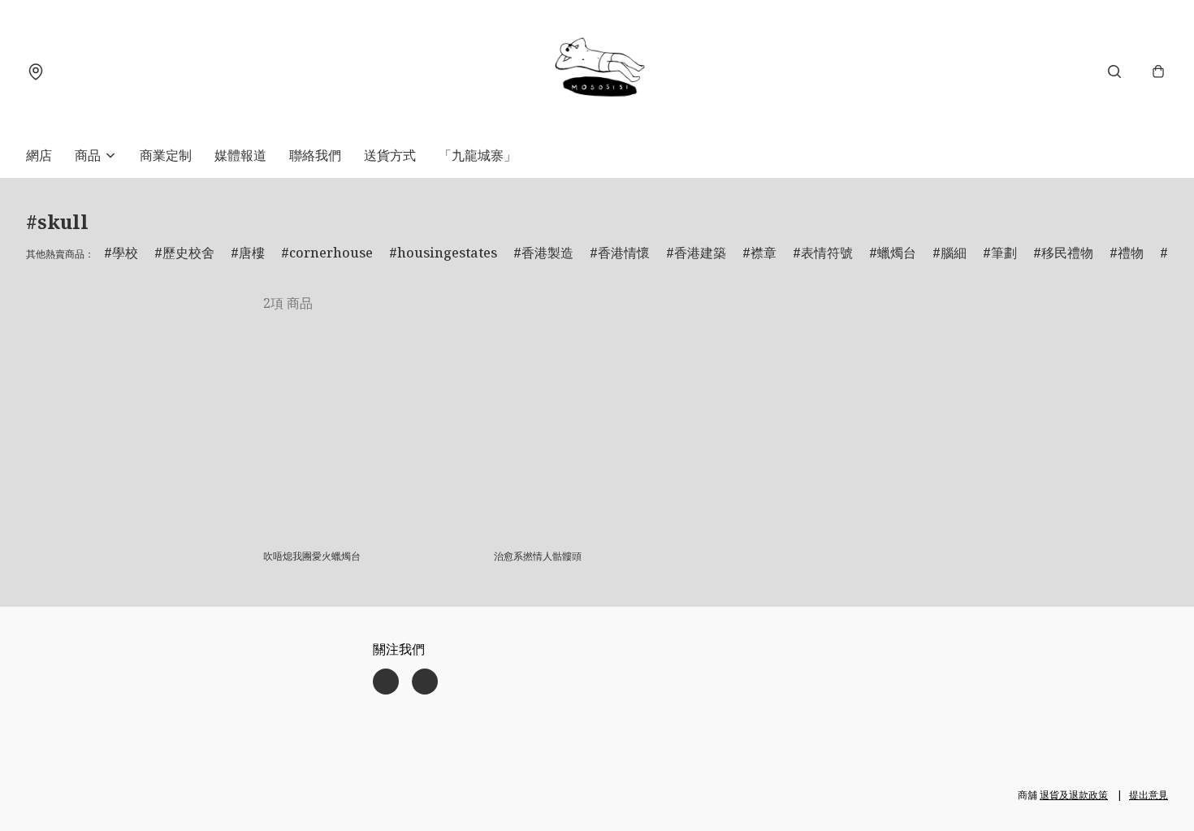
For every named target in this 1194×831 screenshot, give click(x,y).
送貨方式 (390, 155)
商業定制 (166, 155)
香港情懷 (624, 253)
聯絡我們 (315, 155)
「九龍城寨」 (478, 155)
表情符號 (827, 253)
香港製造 (547, 253)
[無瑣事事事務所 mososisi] (597, 71)
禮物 (1131, 253)
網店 (39, 155)
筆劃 (1004, 253)
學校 (125, 253)
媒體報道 (240, 155)
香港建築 (700, 253)
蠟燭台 (896, 253)
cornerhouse (331, 253)
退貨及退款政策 (1074, 795)
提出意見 (1148, 795)
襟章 (764, 253)
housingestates (447, 253)
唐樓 (252, 253)
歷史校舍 (188, 253)
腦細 (954, 253)
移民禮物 (1067, 253)
